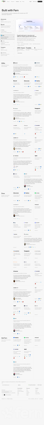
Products (8, 1)
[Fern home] (3, 1)
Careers (27, 391)
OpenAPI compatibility (21, 391)
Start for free (35, 1)
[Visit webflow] (39, 81)
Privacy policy (37, 392)
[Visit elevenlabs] (28, 81)
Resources (12, 1)
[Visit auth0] (17, 81)
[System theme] (4, 394)
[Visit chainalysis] (17, 262)
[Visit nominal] (22, 271)
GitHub (36, 391)
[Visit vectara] (17, 125)
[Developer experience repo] (17, 121)
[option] (7, 20)
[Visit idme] (17, 222)
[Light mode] (2, 394)
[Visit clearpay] (39, 204)
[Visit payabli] (33, 174)
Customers (17, 1)
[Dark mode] (3, 394)
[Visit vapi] (39, 155)
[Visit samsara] (39, 63)
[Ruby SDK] (24, 77)
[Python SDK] (15, 77)
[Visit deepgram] (39, 108)
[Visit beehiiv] (39, 305)
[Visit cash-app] (39, 193)
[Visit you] (39, 222)
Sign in (31, 1)
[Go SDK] (17, 77)
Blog (20, 1)
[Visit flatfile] (17, 174)
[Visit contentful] (17, 251)
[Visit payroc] (39, 137)
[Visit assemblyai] (39, 125)
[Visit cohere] (22, 108)
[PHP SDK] (22, 77)
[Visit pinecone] (28, 125)
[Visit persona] (17, 234)
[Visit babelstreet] (39, 262)
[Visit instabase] (39, 251)
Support (27, 393)
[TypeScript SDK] (14, 77)
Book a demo (40, 1)
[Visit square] (22, 63)
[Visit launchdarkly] (22, 90)
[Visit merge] (22, 155)
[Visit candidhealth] (22, 137)
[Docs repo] (39, 166)
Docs (18, 392)
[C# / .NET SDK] (20, 77)
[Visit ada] (28, 262)
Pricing (23, 1)
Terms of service (37, 393)
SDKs (18, 393)
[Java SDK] (19, 77)
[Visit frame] (39, 90)
